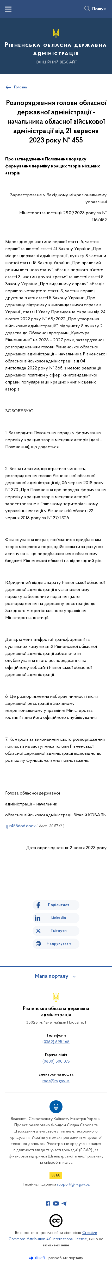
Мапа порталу (52, 976)
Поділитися (58, 905)
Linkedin (58, 918)
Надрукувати (59, 943)
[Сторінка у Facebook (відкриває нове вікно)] (48, 1203)
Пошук (99, 9)
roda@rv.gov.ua (56, 1081)
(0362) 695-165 (56, 1042)
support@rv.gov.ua (73, 1184)
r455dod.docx (36, 826)
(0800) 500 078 (56, 1061)
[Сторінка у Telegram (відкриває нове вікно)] (64, 1203)
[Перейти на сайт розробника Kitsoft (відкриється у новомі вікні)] (37, 1258)
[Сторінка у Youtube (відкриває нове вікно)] (56, 1203)
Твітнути (59, 931)
